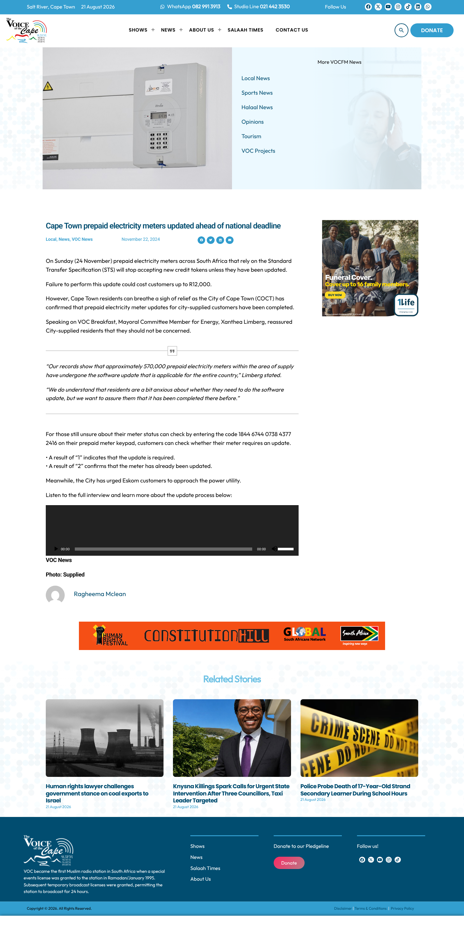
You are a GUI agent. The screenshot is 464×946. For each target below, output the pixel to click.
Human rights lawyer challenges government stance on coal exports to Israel (97, 794)
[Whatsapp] (427, 6)
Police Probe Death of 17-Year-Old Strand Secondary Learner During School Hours (355, 790)
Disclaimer (343, 908)
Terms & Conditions (370, 908)
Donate (432, 30)
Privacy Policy (402, 908)
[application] (172, 530)
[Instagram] (398, 6)
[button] (201, 240)
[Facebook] (368, 6)
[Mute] (275, 549)
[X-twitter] (378, 6)
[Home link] (26, 30)
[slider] (286, 548)
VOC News (82, 239)
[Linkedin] (417, 6)
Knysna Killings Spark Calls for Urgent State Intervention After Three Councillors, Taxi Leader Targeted (231, 794)
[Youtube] (388, 6)
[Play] (56, 549)
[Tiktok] (407, 6)
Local (51, 239)
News (64, 239)
